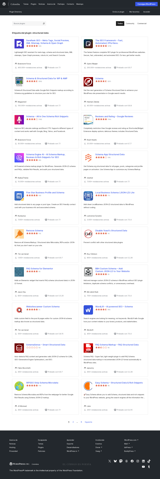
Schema (99, 78)
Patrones (41, 451)
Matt (127, 444)
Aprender (70, 440)
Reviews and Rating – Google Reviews (114, 116)
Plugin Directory (15, 12)
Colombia (35, 464)
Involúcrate (100, 440)
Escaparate (42, 440)
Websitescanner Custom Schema (43, 306)
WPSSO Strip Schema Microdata (42, 382)
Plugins (41, 447)
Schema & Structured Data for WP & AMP (46, 78)
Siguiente (88, 422)
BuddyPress (130, 451)
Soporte (70, 444)
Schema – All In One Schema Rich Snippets (47, 116)
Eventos (99, 444)
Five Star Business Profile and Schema (45, 192)
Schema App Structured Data (110, 154)
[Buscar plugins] (43, 23)
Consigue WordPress (146, 4)
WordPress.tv (73, 451)
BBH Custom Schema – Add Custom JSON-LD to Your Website (112, 269)
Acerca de (13, 440)
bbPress (128, 447)
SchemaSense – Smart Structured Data (45, 344)
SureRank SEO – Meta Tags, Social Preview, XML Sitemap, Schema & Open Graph (47, 41)
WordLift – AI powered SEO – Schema (114, 306)
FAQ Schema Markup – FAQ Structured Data (117, 344)
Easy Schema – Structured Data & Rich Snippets (119, 382)
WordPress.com (131, 440)
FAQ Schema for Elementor (39, 268)
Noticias (12, 444)
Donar (99, 447)
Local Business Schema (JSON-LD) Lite (114, 192)
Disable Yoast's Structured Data (111, 230)
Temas (40, 444)
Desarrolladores (73, 447)
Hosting (12, 447)
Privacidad (13, 451)
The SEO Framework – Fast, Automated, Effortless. (109, 41)
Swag (99, 451)
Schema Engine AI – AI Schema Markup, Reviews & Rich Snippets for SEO (45, 155)
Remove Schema (34, 230)
